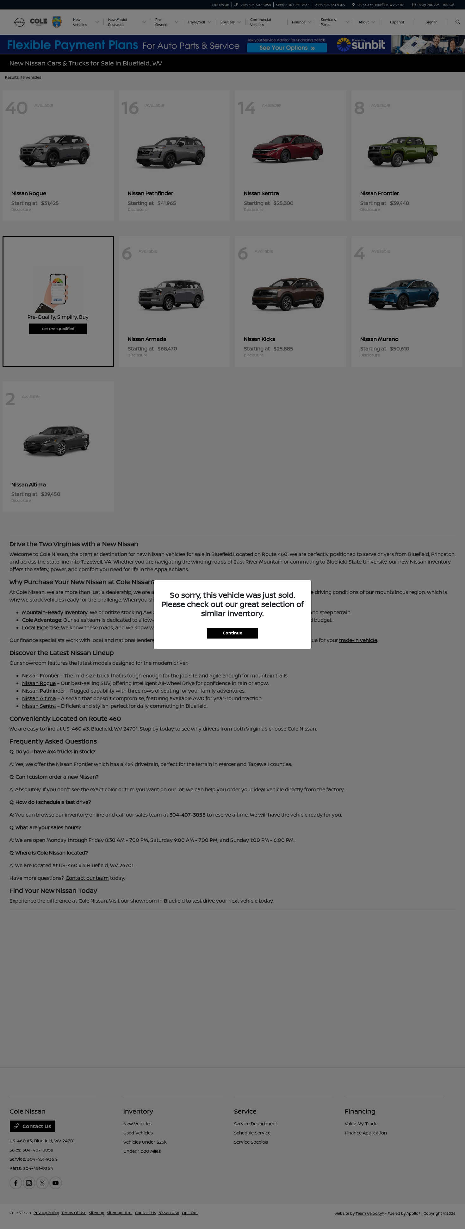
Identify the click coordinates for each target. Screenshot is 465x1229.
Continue (232, 633)
